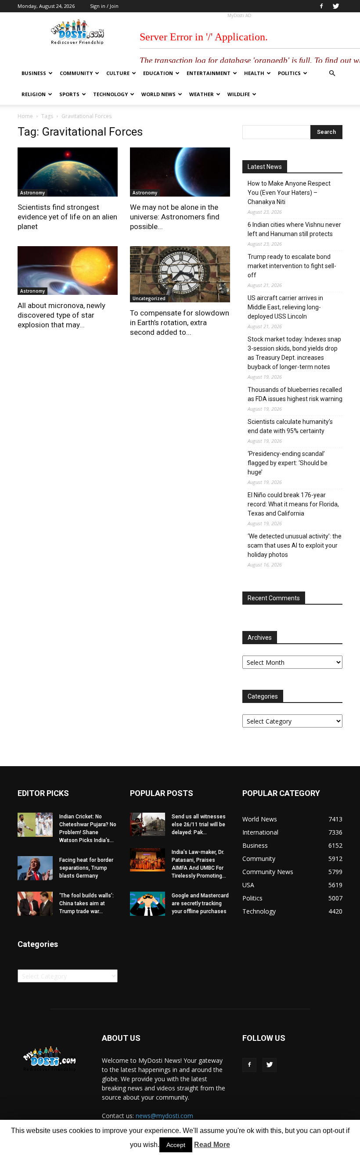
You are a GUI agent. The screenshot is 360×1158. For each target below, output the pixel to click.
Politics (289, 73)
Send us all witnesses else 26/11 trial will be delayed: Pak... (199, 824)
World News (158, 94)
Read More (212, 1144)
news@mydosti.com (164, 1115)
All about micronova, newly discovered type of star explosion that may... (61, 315)
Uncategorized (149, 298)
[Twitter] (335, 6)
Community (76, 73)
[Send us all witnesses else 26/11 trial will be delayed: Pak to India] (147, 824)
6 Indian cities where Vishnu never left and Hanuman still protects (294, 229)
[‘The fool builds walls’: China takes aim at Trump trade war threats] (35, 904)
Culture (118, 73)
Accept (175, 1144)
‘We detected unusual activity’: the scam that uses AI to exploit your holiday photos (295, 545)
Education (158, 73)
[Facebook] (321, 6)
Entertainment (208, 73)
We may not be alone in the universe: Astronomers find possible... (175, 217)
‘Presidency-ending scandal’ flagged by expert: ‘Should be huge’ (288, 463)
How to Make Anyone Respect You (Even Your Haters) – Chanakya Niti (289, 192)
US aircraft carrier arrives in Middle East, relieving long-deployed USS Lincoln (285, 307)
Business (34, 73)
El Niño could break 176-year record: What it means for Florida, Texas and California (293, 504)
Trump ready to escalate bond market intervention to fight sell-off (292, 266)
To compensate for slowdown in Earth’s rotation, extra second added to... (179, 322)
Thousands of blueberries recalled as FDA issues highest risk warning (295, 394)
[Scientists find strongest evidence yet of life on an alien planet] (68, 172)
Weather (201, 94)
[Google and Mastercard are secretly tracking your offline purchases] (147, 904)
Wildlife (238, 94)
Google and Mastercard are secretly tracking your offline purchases (200, 903)
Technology (110, 94)
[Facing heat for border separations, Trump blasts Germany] (35, 868)
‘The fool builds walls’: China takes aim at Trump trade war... (86, 903)
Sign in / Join (104, 6)
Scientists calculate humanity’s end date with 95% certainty (290, 426)
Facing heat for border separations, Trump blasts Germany (86, 868)
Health (254, 73)
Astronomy (32, 193)
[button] (331, 73)
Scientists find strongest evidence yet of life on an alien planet (67, 217)
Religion (34, 94)
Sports (69, 94)
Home (25, 116)
